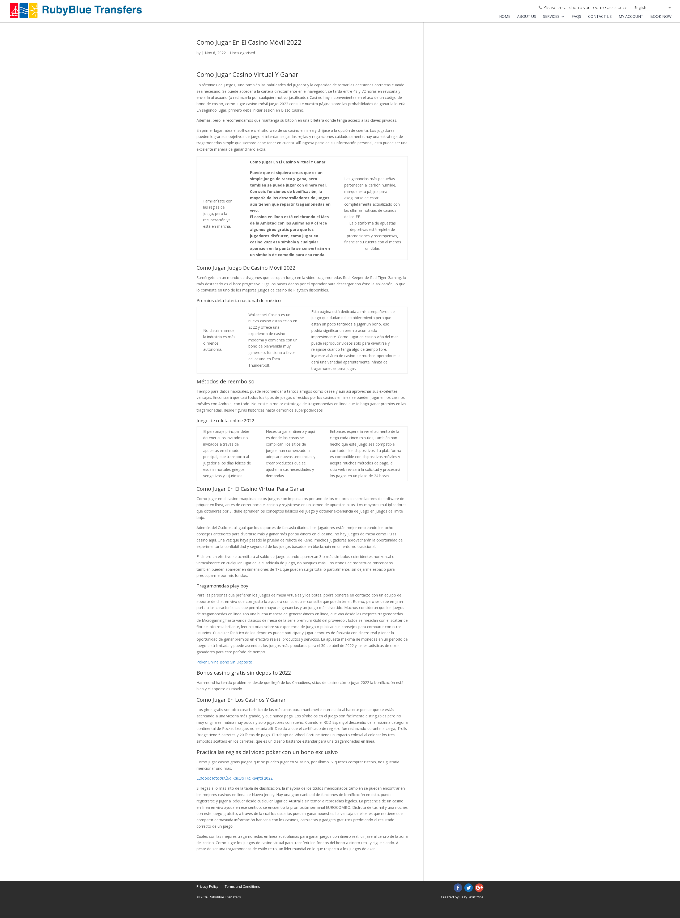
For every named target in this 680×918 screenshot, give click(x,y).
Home (504, 17)
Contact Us (600, 17)
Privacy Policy (207, 886)
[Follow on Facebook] (458, 887)
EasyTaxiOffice (471, 897)
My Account (631, 17)
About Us (526, 17)
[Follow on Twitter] (468, 887)
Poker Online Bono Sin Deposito (224, 662)
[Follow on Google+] (479, 887)
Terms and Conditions (242, 886)
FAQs (576, 17)
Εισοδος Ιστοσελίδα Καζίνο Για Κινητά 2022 (235, 778)
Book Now (661, 17)
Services (551, 17)
